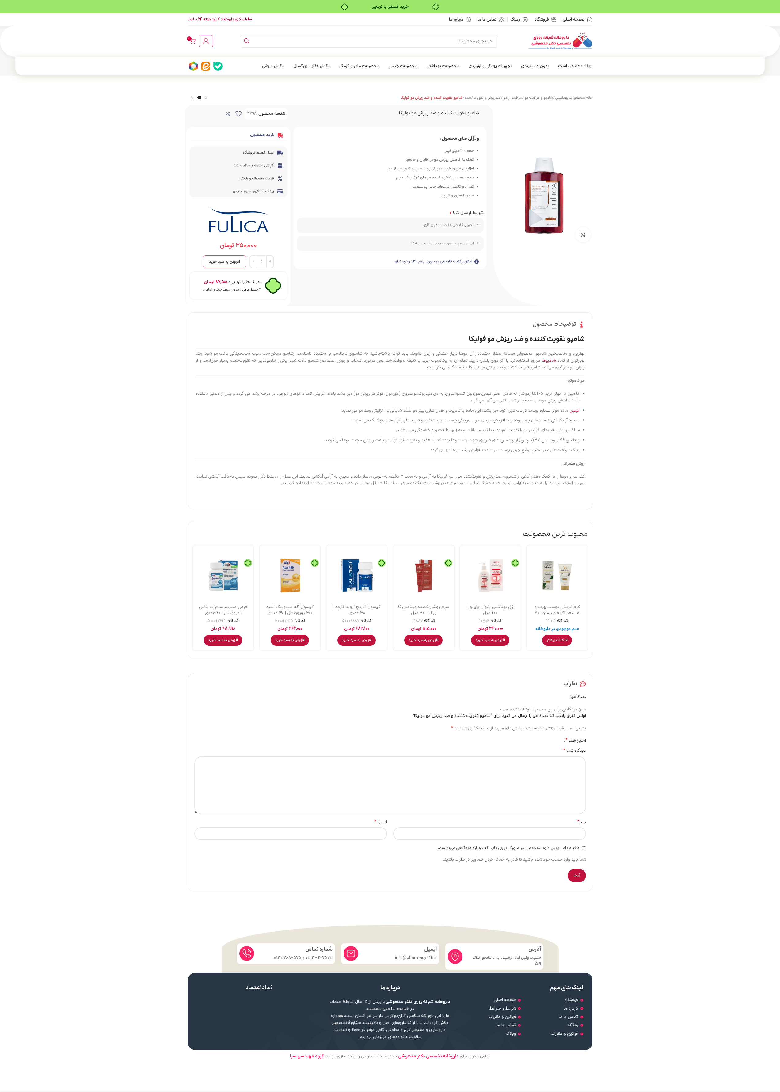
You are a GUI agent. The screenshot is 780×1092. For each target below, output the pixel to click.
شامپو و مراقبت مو (538, 98)
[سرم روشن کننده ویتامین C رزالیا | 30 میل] (423, 575)
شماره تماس (319, 949)
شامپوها (549, 360)
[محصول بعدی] (191, 97)
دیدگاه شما (574, 751)
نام (581, 822)
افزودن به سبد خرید (224, 262)
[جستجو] (247, 41)
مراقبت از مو (512, 98)
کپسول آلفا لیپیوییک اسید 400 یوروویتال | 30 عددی (290, 610)
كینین (574, 410)
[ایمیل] (351, 953)
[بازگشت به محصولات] (199, 97)
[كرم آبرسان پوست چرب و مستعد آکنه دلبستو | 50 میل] (557, 575)
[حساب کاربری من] (206, 41)
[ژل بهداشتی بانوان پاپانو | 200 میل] (490, 575)
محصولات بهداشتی (569, 98)
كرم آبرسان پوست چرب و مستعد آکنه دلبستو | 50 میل (557, 613)
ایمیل (380, 822)
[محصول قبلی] (206, 97)
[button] (490, 640)
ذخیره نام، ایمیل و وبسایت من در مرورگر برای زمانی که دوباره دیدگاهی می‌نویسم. (508, 848)
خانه (589, 98)
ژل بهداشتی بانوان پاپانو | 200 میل (490, 610)
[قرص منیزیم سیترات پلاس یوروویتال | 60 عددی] (223, 575)
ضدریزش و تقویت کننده (482, 98)
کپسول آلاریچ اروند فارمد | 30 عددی (356, 610)
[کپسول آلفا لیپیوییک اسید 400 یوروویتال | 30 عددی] (290, 575)
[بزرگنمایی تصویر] (583, 234)
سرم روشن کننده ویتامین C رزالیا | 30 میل (423, 610)
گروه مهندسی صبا (307, 1056)
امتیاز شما (575, 740)
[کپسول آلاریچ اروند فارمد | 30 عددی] (356, 575)
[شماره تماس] (246, 953)
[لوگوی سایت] (560, 41)
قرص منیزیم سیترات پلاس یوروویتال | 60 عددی (223, 610)
